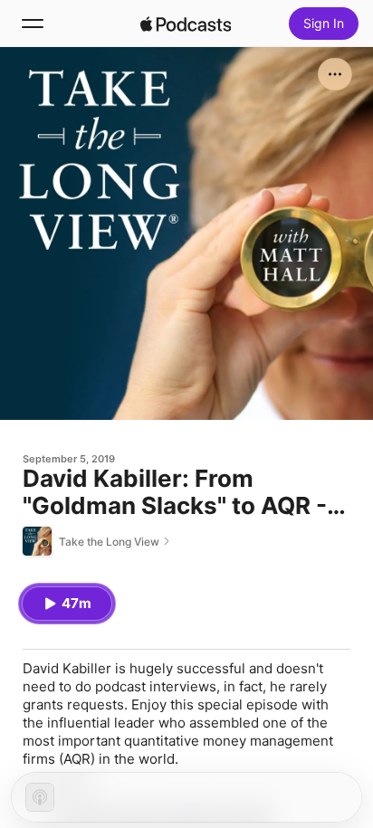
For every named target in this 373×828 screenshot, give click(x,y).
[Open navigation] (33, 23)
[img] (185, 23)
